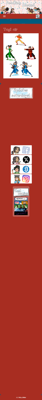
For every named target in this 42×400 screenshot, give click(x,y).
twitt (17, 159)
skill (17, 169)
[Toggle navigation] (4, 16)
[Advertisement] (21, 122)
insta (17, 179)
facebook (17, 150)
